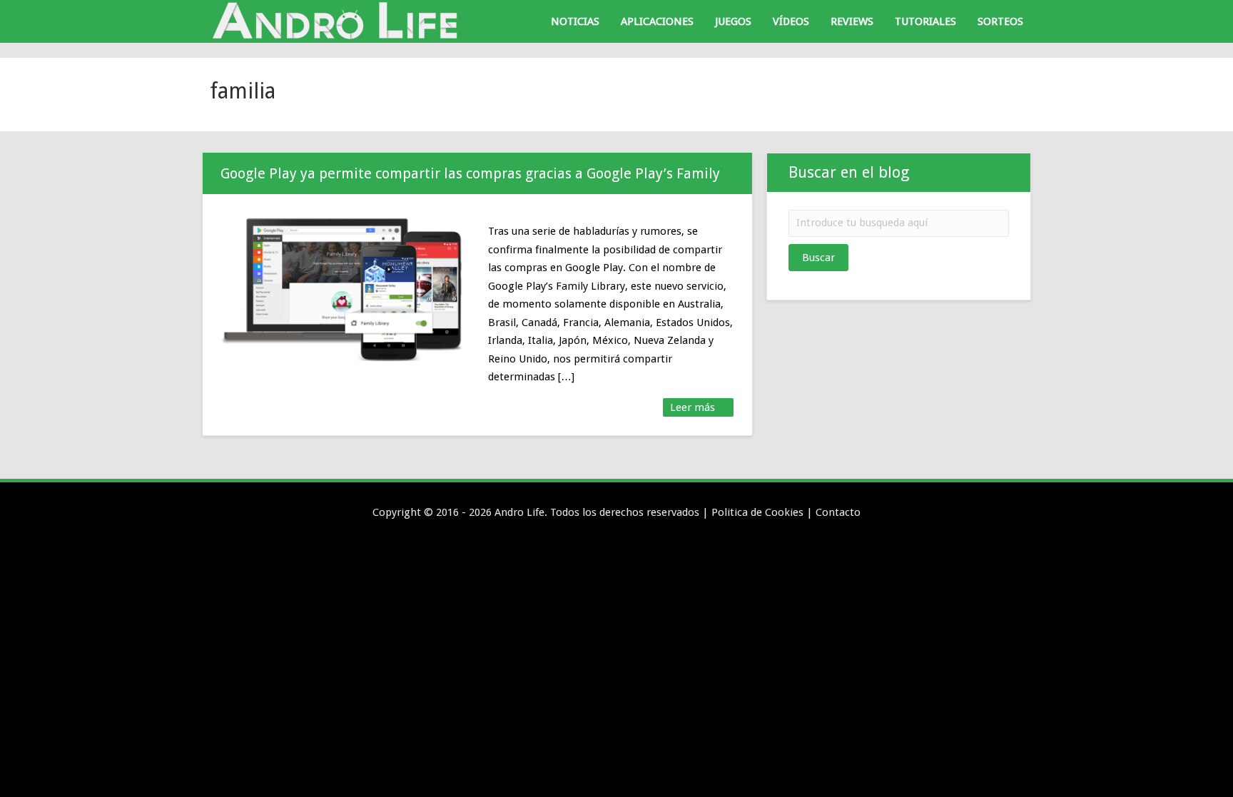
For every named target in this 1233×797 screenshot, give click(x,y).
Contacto (838, 512)
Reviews (852, 21)
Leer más (694, 407)
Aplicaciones (657, 21)
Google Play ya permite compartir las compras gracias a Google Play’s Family (470, 173)
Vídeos (791, 21)
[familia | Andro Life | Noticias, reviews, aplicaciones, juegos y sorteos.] (338, 20)
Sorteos (1000, 21)
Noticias (575, 21)
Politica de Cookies (757, 512)
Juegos (733, 21)
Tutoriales (925, 21)
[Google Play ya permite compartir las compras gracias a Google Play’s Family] (343, 287)
